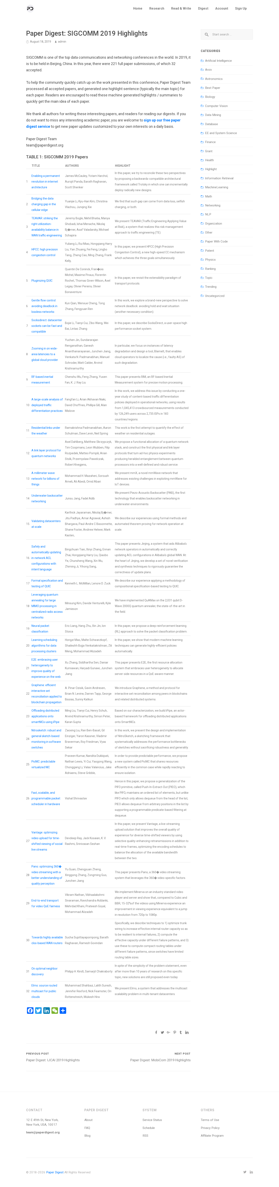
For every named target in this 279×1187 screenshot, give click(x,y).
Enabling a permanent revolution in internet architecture (45, 181)
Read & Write (181, 8)
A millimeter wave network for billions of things (45, 478)
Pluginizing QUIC (41, 280)
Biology (210, 97)
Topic (208, 278)
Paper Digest (55, 1172)
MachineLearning (216, 187)
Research (156, 8)
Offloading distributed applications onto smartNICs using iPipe (45, 716)
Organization (213, 223)
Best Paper (212, 88)
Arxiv (208, 70)
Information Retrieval (219, 178)
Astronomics (214, 79)
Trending (211, 287)
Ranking (210, 269)
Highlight (211, 169)
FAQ (87, 1128)
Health (209, 160)
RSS (145, 1135)
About (88, 1120)
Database (211, 124)
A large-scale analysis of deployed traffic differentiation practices (47, 405)
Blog (87, 1135)
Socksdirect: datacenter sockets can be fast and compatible (46, 326)
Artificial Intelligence (218, 61)
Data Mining (213, 115)
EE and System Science (221, 133)
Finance (210, 142)
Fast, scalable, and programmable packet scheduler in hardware (45, 798)
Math (208, 196)
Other (208, 232)
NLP (208, 214)
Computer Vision (216, 106)
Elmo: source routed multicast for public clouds (44, 991)
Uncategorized (214, 296)
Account (221, 8)
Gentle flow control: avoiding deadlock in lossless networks (44, 306)
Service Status (152, 1120)
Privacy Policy (210, 1128)
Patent (209, 250)
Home (137, 8)
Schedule (149, 1128)
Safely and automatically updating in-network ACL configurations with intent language (46, 558)
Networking (212, 205)
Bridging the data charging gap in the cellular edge (43, 204)
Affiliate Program (212, 1135)
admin (62, 41)
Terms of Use (210, 1120)
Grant (208, 151)
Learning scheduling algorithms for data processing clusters (44, 645)
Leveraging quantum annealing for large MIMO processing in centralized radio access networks (47, 606)
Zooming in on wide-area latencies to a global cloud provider (44, 354)
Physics (210, 259)
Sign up (241, 8)
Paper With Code (216, 241)
